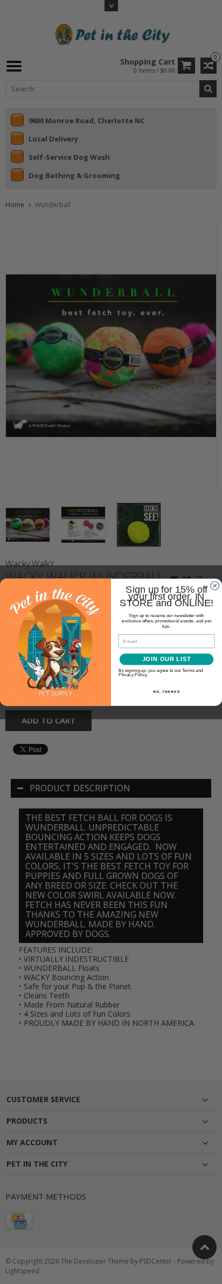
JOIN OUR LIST (166, 659)
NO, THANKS (166, 691)
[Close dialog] (215, 585)
